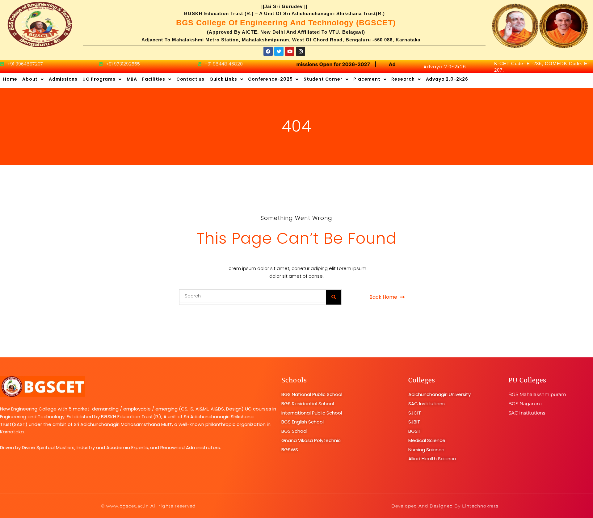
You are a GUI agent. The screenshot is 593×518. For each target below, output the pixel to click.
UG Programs (99, 79)
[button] (33, 79)
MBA (132, 79)
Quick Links (223, 79)
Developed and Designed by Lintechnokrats (444, 506)
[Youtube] (289, 51)
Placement (366, 79)
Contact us (190, 79)
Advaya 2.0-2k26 (444, 66)
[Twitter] (279, 51)
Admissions (63, 79)
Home (10, 79)
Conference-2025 (270, 79)
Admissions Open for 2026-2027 (327, 64)
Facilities (153, 79)
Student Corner (323, 79)
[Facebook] (268, 51)
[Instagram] (300, 51)
